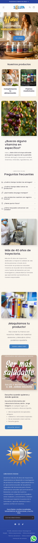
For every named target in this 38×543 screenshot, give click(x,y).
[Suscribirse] (32, 518)
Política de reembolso (29, 533)
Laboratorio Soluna (17, 531)
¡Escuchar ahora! (14, 427)
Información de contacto (20, 538)
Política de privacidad (15, 533)
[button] (3, 7)
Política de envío (26, 536)
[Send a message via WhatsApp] (33, 538)
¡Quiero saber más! (19, 346)
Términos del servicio (14, 536)
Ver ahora (18, 38)
